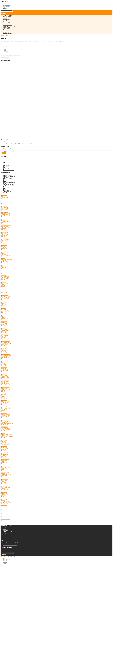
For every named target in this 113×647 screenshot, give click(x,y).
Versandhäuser (6, 32)
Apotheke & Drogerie (7, 15)
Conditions (5, 51)
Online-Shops (6, 6)
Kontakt (4, 529)
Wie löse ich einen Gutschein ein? (10, 545)
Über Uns (5, 527)
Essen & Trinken (6, 19)
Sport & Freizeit (6, 28)
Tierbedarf (5, 31)
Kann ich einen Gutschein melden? (10, 542)
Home (4, 3)
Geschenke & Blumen (7, 22)
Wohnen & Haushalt (7, 33)
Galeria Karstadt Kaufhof (9, 170)
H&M (5, 167)
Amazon (5, 166)
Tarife (4, 29)
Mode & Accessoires (7, 25)
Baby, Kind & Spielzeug (8, 16)
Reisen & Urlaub (6, 27)
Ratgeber (5, 7)
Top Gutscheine (6, 5)
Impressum (5, 530)
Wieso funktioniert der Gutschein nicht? (11, 543)
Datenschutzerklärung (7, 531)
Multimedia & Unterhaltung (9, 26)
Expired (4, 49)
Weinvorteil (6, 168)
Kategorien (5, 8)
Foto (4, 21)
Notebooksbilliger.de (8, 165)
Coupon (4, 50)
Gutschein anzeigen (5, 58)
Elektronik (5, 18)
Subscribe (4, 152)
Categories (3, 13)
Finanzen (5, 20)
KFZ (4, 23)
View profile (3, 141)
